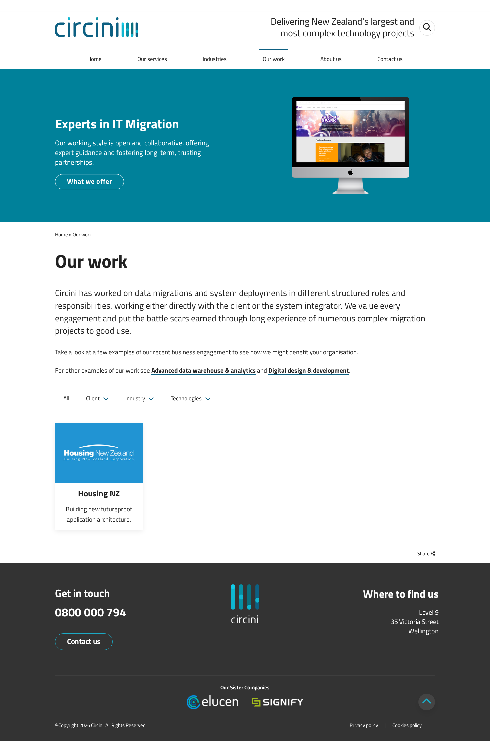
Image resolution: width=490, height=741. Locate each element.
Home (94, 59)
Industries (215, 59)
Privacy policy (364, 725)
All (66, 398)
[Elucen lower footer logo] (212, 701)
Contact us (390, 59)
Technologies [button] (186, 398)
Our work (274, 59)
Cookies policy (407, 725)
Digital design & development (308, 370)
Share (424, 553)
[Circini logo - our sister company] (245, 604)
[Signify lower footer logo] (277, 701)
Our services (152, 59)
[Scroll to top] (426, 702)
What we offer (89, 181)
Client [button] (93, 398)
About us (331, 59)
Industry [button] (135, 398)
